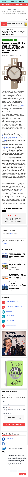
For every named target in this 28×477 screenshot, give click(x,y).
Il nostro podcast (10, 320)
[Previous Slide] (24, 4)
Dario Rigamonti (13, 269)
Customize (22, 471)
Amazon (9, 208)
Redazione (5, 55)
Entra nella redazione (11, 325)
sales (4, 211)
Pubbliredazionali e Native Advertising (14, 306)
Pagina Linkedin (9, 438)
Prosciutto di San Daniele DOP (10, 137)
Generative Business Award (12, 301)
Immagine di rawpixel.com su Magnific (4, 265)
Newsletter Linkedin (10, 443)
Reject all (13, 471)
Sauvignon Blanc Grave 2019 (9, 135)
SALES (15, 39)
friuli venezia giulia (17, 208)
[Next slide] (26, 4)
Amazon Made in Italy (14, 107)
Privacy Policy (11, 467)
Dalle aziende (9, 311)
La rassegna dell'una (8, 39)
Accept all (22, 474)
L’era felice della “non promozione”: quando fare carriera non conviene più (12, 4)
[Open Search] (26, 19)
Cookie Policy (17, 467)
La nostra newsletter (10, 315)
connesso (11, 233)
